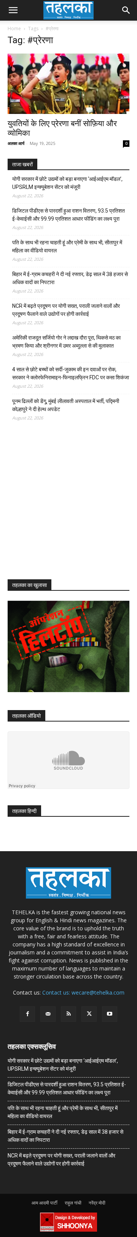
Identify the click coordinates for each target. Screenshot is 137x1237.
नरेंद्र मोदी (97, 1203)
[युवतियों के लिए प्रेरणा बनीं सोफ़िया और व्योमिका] (68, 84)
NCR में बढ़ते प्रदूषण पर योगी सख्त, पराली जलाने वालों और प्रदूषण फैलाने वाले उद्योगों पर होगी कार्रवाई (66, 310)
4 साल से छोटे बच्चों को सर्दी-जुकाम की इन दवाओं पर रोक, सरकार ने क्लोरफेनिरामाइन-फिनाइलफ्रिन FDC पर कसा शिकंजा (70, 373)
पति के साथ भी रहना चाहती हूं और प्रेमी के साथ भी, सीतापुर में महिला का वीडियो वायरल (67, 246)
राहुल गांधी (73, 1203)
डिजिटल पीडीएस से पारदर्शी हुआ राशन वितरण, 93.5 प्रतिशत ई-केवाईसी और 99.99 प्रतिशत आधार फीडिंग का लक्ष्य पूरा (68, 215)
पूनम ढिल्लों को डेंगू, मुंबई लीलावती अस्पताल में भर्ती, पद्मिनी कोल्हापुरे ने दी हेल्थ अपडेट (65, 405)
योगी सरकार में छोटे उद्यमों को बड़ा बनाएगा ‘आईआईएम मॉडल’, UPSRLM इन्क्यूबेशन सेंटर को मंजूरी (67, 183)
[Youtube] (109, 1014)
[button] (13, 10)
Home (14, 28)
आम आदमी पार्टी (44, 1203)
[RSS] (68, 1014)
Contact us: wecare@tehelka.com (83, 992)
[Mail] (48, 1014)
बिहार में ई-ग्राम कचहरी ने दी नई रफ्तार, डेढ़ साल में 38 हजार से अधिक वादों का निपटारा (70, 278)
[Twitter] (89, 1014)
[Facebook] (27, 1014)
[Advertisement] (65, 507)
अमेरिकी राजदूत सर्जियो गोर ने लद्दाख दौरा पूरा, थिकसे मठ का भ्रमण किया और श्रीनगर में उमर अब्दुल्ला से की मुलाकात (66, 342)
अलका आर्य (16, 143)
